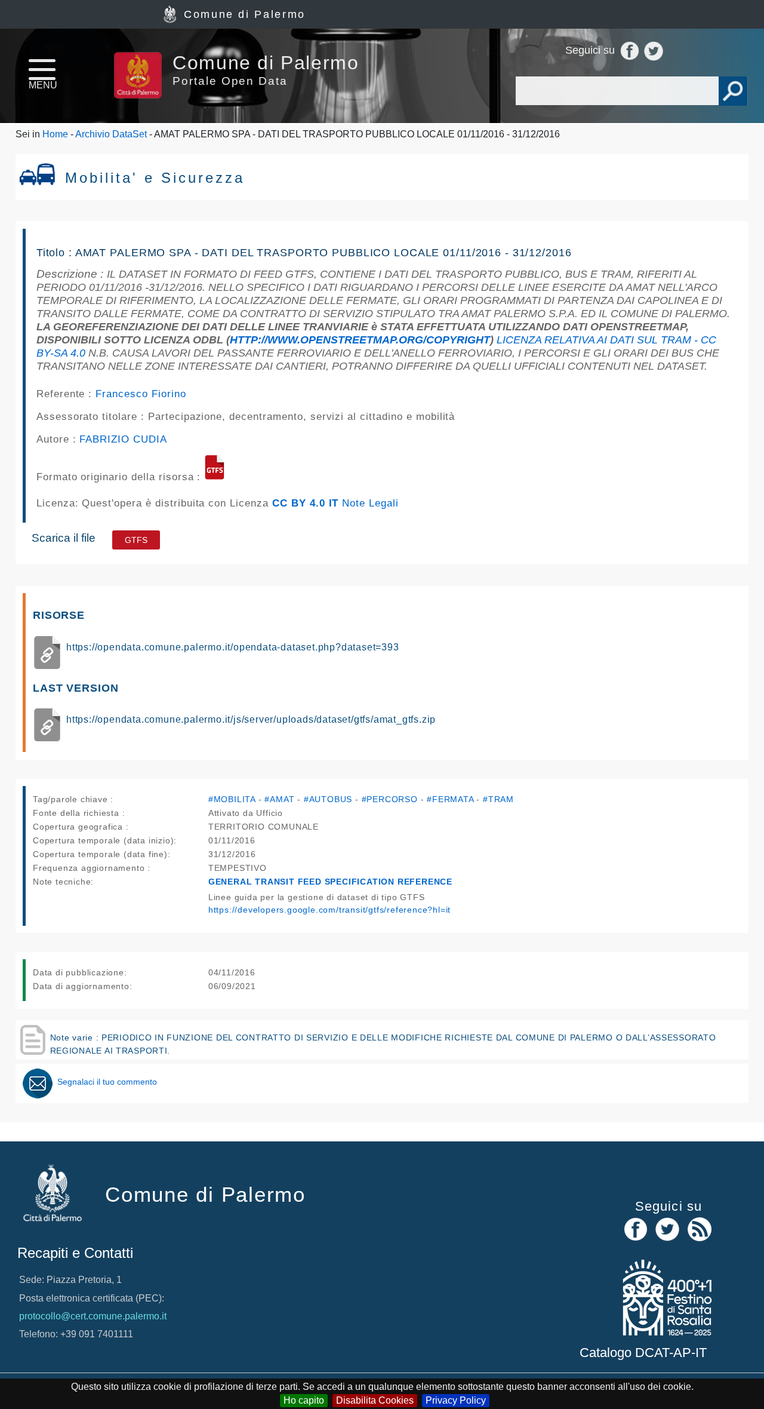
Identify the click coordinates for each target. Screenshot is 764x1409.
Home (55, 134)
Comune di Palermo (245, 14)
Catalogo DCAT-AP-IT (643, 1352)
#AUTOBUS (328, 799)
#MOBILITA (231, 799)
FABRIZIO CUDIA (123, 439)
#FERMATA (450, 799)
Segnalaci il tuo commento (107, 1081)
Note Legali (370, 503)
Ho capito (304, 1400)
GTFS (136, 540)
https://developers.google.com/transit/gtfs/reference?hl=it (329, 909)
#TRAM (498, 799)
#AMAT (279, 799)
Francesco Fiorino (141, 394)
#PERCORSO (390, 799)
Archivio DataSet (111, 134)
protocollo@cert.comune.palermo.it (93, 1316)
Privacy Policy (456, 1400)
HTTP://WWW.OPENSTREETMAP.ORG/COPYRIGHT (360, 340)
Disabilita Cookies (375, 1400)
